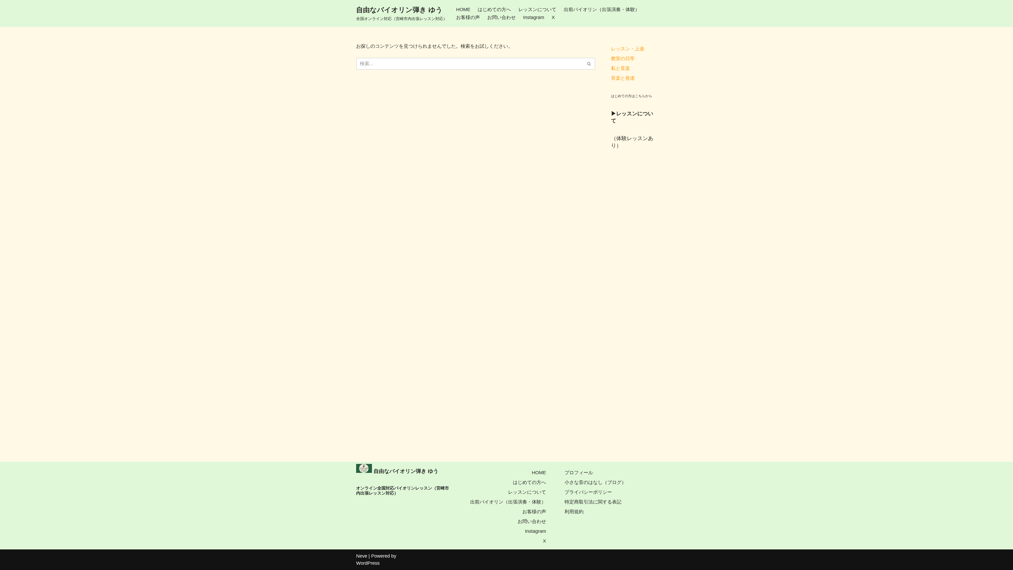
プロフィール (579, 472)
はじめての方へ (494, 9)
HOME (463, 9)
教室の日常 (623, 58)
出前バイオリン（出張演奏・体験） (602, 9)
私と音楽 (620, 68)
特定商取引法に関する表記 (593, 502)
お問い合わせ (501, 17)
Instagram (533, 17)
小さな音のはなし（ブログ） (595, 482)
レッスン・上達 (627, 48)
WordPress (368, 563)
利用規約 (574, 511)
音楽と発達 (623, 78)
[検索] (589, 64)
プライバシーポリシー (588, 492)
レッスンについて (537, 9)
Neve (361, 556)
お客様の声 (468, 17)
